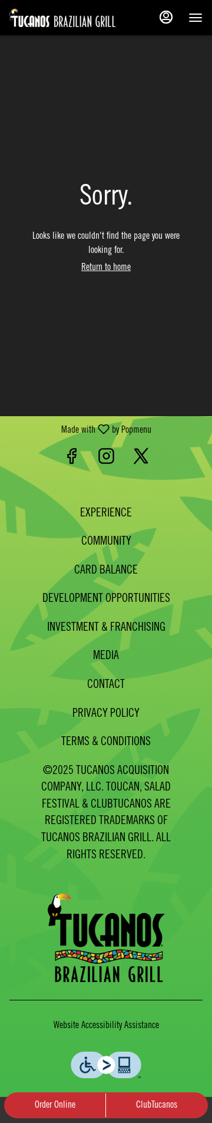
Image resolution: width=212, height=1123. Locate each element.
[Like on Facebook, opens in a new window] (71, 460)
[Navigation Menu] (195, 18)
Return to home (106, 267)
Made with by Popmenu (80, 429)
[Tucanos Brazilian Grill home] (62, 17)
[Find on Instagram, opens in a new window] (106, 460)
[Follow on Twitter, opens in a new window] (141, 460)
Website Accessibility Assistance (106, 1025)
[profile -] (166, 17)
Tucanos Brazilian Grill (106, 938)
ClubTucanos (156, 1105)
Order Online (55, 1105)
